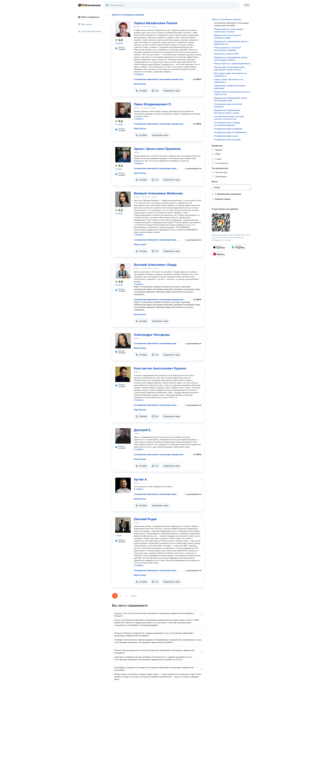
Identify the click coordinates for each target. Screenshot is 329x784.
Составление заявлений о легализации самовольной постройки (160, 79)
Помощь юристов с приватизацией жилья (232, 63)
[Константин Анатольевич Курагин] (123, 374)
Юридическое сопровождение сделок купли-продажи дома (230, 99)
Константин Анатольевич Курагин (160, 368)
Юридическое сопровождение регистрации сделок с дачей (227, 111)
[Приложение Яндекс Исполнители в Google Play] (238, 247)
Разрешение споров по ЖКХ (226, 54)
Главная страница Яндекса (79, 5)
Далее (134, 596)
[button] (141, 90)
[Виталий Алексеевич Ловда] (123, 270)
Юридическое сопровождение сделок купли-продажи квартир (230, 58)
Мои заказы (86, 24)
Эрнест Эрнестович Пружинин (157, 148)
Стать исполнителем (91, 31)
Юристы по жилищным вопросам (226, 19)
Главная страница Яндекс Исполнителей (89, 5)
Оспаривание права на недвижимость (230, 132)
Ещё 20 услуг (140, 499)
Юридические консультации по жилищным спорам (227, 36)
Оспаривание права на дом (226, 136)
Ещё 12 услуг (140, 459)
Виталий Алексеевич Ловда (155, 264)
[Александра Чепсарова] (123, 340)
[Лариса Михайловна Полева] (123, 29)
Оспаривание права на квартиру (228, 129)
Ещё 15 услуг (140, 84)
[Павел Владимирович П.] (123, 110)
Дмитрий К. (142, 430)
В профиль (139, 74)
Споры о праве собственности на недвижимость (228, 80)
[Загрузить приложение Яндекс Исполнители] (231, 222)
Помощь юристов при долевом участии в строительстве (232, 93)
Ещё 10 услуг (140, 128)
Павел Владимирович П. (153, 104)
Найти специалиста (90, 17)
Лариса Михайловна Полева (155, 23)
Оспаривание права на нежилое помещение (228, 105)
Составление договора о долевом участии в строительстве (229, 117)
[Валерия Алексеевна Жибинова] (123, 199)
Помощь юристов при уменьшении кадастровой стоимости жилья (229, 68)
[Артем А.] (123, 485)
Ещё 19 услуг (140, 314)
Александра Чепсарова (152, 334)
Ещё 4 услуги (140, 244)
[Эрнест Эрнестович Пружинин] (123, 154)
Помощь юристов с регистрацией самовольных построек (228, 30)
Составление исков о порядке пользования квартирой (227, 123)
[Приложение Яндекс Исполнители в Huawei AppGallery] (219, 254)
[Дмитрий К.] (123, 436)
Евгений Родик (145, 519)
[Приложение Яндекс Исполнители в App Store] (219, 247)
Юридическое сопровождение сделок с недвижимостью (231, 42)
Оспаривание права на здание (227, 139)
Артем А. (141, 479)
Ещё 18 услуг (140, 410)
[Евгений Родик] (123, 525)
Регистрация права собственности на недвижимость (230, 74)
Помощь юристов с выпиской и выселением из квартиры (227, 48)
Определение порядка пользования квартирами (229, 86)
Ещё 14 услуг (140, 173)
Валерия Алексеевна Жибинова (158, 193)
